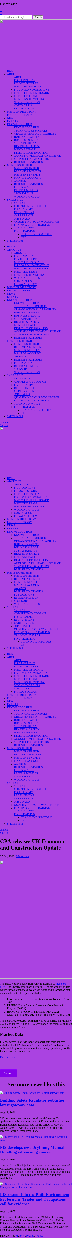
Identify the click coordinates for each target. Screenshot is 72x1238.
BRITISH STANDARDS (28, 161)
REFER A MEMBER (26, 190)
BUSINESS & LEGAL (27, 139)
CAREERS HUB (24, 215)
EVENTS (12, 121)
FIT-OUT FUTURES (26, 83)
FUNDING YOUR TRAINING (32, 224)
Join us (4, 422)
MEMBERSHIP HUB (19, 165)
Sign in (4, 425)
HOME (11, 70)
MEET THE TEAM (25, 95)
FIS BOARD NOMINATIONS (31, 89)
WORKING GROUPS (27, 102)
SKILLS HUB (15, 199)
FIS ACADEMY (23, 209)
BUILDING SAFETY (26, 136)
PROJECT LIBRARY (19, 114)
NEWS (11, 117)
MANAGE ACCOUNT (27, 177)
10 (27, 1235)
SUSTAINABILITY (25, 143)
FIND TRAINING (24, 231)
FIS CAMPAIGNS (24, 80)
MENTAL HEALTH (26, 149)
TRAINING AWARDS (27, 228)
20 (30, 1235)
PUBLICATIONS (24, 187)
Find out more (8, 1057)
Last (40, 1235)
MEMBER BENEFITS (27, 174)
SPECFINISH (15, 240)
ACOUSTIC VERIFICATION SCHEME (37, 155)
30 (32, 1235)
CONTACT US (23, 105)
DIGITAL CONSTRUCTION (31, 152)
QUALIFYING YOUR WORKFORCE (36, 221)
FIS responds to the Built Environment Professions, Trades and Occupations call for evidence (34, 1199)
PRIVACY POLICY (25, 108)
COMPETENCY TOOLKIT (30, 205)
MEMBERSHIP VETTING (29, 99)
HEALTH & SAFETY (27, 146)
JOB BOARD (22, 218)
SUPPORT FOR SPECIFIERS (31, 158)
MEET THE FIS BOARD (29, 86)
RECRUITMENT (24, 212)
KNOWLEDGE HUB (19, 124)
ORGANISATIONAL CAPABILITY (35, 133)
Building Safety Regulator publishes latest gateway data (32, 1102)
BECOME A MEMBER (27, 171)
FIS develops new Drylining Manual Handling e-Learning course (32, 1149)
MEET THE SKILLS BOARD (31, 92)
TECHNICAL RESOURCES (30, 130)
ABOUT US (14, 73)
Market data (22, 856)
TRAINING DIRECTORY (36, 234)
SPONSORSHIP (23, 193)
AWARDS (20, 180)
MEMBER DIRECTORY (21, 111)
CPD (24, 237)
